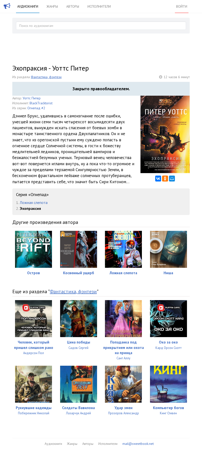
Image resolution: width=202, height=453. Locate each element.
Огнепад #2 (36, 108)
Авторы (72, 6)
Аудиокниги (27, 6)
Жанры (52, 6)
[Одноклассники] (165, 178)
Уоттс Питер (32, 98)
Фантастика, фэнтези (46, 77)
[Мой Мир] (172, 178)
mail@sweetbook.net (138, 443)
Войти (181, 6)
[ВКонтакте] (158, 178)
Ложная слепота (34, 202)
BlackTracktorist (41, 103)
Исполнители (99, 6)
